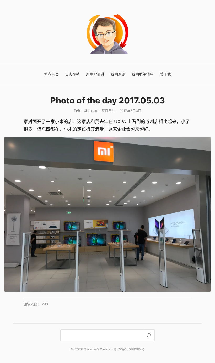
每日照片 (108, 110)
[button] (107, 214)
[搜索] (148, 335)
